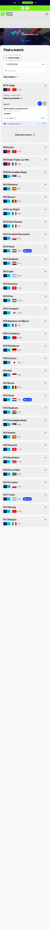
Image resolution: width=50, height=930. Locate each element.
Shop (22, 8)
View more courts (23, 135)
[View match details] (25, 116)
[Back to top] (48, 925)
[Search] (35, 2)
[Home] (6, 14)
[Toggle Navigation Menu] (47, 14)
